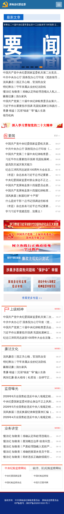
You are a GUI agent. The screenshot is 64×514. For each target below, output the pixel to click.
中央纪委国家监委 (13, 475)
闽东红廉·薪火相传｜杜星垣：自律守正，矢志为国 (32, 377)
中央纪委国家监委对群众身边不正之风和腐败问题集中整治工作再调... (33, 180)
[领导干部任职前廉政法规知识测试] (32, 258)
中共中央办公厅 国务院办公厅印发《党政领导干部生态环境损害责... (32, 77)
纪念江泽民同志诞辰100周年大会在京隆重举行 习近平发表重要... (33, 169)
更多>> (57, 135)
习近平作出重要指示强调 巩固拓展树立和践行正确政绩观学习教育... (32, 106)
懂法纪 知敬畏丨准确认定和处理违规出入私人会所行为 (32, 91)
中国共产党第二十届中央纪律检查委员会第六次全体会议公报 (32, 101)
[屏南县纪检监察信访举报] (17, 284)
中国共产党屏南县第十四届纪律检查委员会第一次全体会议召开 (33, 190)
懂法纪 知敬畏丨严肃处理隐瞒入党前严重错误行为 (32, 446)
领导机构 (8, 115)
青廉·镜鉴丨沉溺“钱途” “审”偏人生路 (24, 110)
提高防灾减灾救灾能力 (19, 164)
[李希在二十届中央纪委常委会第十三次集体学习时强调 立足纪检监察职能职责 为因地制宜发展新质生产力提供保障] (32, 45)
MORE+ (58, 309)
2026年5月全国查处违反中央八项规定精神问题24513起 (32, 406)
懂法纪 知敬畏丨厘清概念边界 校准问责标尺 (29, 441)
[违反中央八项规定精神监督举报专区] (46, 284)
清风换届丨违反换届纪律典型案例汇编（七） (30, 412)
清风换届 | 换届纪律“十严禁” (22, 195)
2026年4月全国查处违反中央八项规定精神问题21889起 (32, 417)
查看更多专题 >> (32, 298)
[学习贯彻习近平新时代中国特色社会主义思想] (32, 224)
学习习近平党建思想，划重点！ (24, 211)
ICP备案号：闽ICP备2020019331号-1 (32, 503)
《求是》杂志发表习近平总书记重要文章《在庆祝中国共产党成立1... (33, 206)
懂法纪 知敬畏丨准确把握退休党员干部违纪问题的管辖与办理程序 (32, 451)
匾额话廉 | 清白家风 (15, 96)
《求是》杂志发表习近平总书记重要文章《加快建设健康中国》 (33, 175)
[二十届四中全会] (32, 235)
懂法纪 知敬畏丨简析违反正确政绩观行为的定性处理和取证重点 (32, 457)
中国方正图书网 (41, 482)
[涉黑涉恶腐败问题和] (32, 269)
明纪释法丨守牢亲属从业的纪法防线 (24, 86)
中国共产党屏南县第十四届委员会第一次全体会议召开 (33, 185)
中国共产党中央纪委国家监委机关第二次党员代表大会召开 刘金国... (32, 72)
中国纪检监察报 (41, 475)
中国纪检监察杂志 (13, 482)
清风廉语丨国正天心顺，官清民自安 (24, 82)
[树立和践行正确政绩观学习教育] (32, 247)
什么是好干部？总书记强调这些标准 (27, 201)
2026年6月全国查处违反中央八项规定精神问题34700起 (32, 396)
